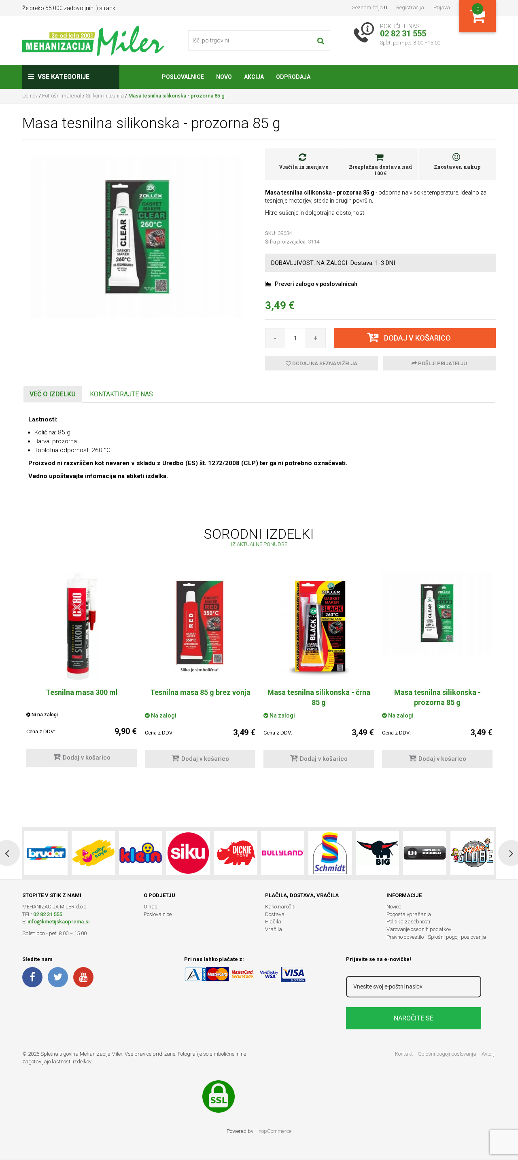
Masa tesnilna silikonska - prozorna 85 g (437, 697)
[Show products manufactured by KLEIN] (140, 853)
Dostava (274, 914)
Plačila (273, 922)
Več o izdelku (53, 394)
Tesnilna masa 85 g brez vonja (200, 692)
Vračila (273, 929)
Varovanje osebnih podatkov (418, 929)
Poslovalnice (158, 914)
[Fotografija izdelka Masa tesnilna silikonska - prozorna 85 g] (137, 237)
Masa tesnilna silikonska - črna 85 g (318, 697)
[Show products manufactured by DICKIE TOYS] (235, 853)
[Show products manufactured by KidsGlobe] (472, 853)
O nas (150, 907)
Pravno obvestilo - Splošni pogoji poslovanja (436, 937)
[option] (81, 673)
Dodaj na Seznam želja (324, 363)
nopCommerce (275, 1131)
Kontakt (404, 1054)
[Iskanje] (321, 40)
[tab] (52, 394)
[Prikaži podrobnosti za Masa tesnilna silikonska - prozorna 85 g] (437, 613)
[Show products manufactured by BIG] (377, 853)
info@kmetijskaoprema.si (58, 922)
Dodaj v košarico (86, 757)
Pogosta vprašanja (408, 914)
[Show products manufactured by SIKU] (188, 853)
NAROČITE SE (413, 1018)
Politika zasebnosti (408, 922)
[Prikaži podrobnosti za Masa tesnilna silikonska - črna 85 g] (318, 626)
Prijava (441, 7)
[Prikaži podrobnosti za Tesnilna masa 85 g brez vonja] (200, 625)
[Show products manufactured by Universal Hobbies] (424, 853)
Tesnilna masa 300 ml (82, 692)
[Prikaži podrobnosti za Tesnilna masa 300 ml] (81, 626)
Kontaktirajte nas (121, 394)
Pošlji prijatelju (442, 363)
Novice (393, 907)
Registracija (410, 7)
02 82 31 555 (47, 914)
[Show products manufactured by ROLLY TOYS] (93, 853)
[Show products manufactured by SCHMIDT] (330, 853)
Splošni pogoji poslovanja (447, 1054)
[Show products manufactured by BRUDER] (46, 853)
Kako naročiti (280, 907)
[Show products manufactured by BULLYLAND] (282, 853)
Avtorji (489, 1054)
